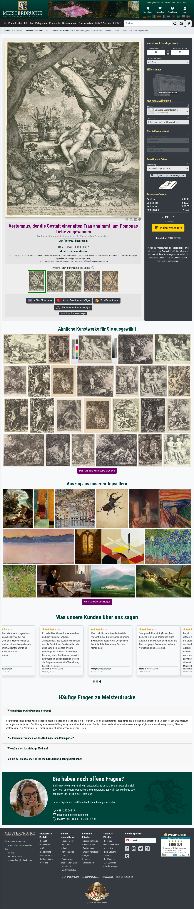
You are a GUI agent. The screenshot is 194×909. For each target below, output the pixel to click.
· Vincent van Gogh (90, 841)
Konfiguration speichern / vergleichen (169, 175)
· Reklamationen (46, 859)
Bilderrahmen (69, 23)
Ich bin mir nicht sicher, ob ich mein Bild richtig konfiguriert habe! (44, 759)
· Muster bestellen (68, 870)
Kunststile (54, 23)
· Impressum (44, 844)
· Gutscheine (66, 866)
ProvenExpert (22, 668)
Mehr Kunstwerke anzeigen (97, 601)
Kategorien (41, 23)
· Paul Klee (107, 841)
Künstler (28, 23)
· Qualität (64, 855)
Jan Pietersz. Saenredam (62, 30)
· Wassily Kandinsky (90, 852)
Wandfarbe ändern (109, 300)
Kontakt (117, 23)
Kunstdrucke (15, 23)
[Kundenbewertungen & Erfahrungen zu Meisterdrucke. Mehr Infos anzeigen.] (175, 844)
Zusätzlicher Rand (154, 58)
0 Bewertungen (79, 313)
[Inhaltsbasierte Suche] (181, 23)
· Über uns (43, 863)
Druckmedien (86, 23)
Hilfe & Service (103, 23)
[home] (4, 23)
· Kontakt (43, 841)
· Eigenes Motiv (67, 841)
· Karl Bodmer (109, 859)
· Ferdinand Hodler (111, 844)
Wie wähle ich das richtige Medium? (27, 748)
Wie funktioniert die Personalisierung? (29, 710)
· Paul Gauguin (88, 848)
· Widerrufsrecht (46, 855)
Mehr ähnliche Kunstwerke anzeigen (97, 470)
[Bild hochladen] (188, 23)
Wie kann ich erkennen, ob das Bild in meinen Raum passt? (40, 738)
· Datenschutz (45, 852)
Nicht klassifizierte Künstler (36, 30)
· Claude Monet (88, 844)
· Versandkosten (67, 852)
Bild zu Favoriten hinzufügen (75, 300)
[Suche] (175, 23)
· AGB (41, 848)
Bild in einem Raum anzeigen (75, 307)
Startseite (6, 30)
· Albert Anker (109, 848)
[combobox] (168, 62)
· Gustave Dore (88, 863)
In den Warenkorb (170, 228)
